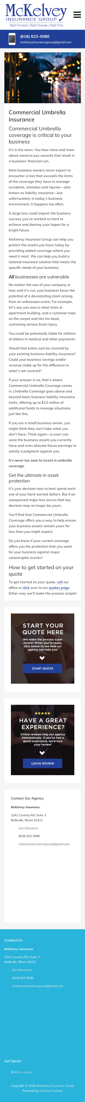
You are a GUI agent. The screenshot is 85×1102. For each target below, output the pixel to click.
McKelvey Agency (21, 1072)
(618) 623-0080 (34, 36)
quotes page (59, 587)
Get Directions (28, 828)
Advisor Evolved (51, 1091)
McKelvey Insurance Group (55, 1086)
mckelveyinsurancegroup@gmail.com (45, 42)
